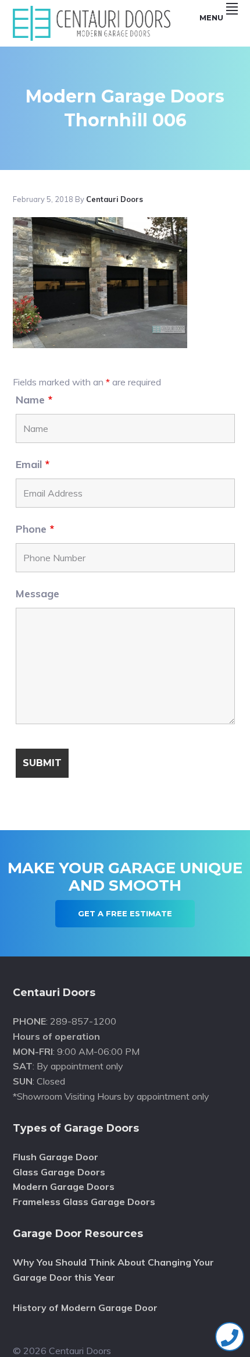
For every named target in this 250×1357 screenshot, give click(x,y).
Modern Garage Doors (64, 1186)
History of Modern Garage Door (85, 1307)
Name (34, 399)
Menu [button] (211, 17)
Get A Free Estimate (125, 913)
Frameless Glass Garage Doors (84, 1201)
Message (37, 593)
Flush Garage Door (55, 1157)
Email (32, 464)
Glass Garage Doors (59, 1172)
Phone (35, 529)
